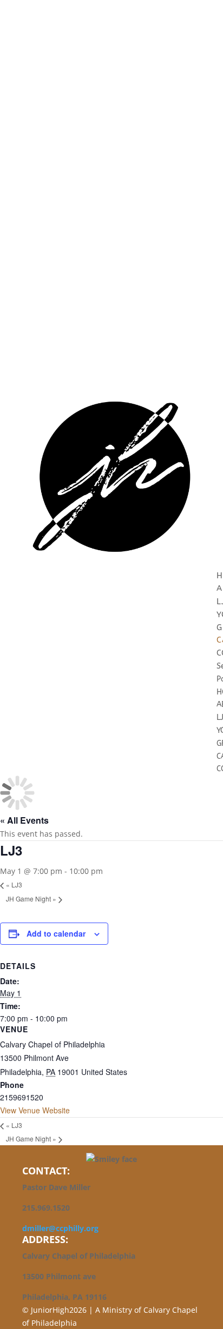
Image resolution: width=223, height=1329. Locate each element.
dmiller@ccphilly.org (60, 1228)
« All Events (24, 820)
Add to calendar (56, 933)
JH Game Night (31, 898)
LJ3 (14, 884)
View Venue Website (35, 1110)
